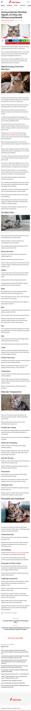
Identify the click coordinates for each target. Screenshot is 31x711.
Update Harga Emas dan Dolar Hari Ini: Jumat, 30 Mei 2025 (14, 674)
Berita (3, 5)
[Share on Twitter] (10, 40)
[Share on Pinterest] (17, 43)
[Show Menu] (1, 2)
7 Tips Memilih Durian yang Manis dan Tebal (11, 680)
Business (9, 5)
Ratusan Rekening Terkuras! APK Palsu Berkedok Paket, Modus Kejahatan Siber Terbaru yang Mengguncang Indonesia (14, 662)
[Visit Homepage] (14, 2)
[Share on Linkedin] (14, 40)
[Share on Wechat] (28, 40)
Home (2, 9)
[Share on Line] (24, 40)
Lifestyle (22, 5)
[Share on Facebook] (6, 40)
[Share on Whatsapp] (20, 40)
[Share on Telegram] (17, 40)
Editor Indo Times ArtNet (7, 20)
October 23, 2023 (19, 20)
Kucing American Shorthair (10, 612)
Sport (16, 5)
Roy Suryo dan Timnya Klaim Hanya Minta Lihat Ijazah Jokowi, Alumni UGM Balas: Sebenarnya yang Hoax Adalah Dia (14, 652)
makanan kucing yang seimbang (18, 552)
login (5, 644)
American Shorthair (13, 133)
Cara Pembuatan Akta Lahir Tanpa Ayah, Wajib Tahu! (13, 683)
